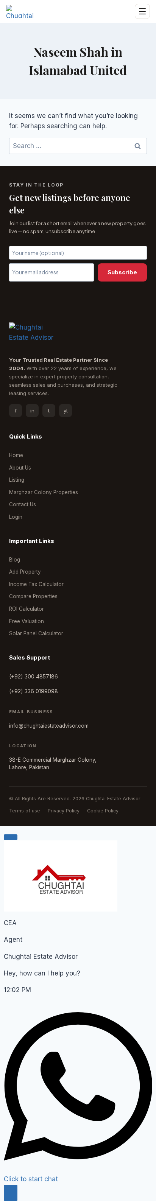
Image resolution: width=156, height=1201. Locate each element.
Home (16, 455)
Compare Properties (33, 596)
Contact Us (22, 504)
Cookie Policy (103, 811)
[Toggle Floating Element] (10, 1193)
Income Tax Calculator (36, 584)
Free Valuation (26, 621)
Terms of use (24, 811)
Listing (16, 480)
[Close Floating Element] (10, 837)
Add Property (25, 572)
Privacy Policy (64, 811)
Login (15, 517)
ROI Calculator (26, 609)
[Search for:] (78, 145)
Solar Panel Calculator (36, 633)
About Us (20, 468)
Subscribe (122, 272)
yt (66, 411)
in (32, 411)
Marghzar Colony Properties (43, 492)
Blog (14, 560)
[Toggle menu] (142, 11)
